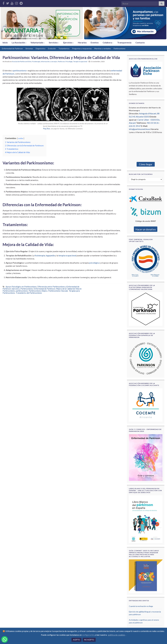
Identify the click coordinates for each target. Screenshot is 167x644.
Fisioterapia (36, 61)
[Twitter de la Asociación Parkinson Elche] (7, 3)
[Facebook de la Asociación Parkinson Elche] (3, 3)
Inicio (5, 42)
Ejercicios (68, 42)
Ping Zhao (46, 129)
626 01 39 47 (135, 126)
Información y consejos (49, 61)
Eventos (95, 42)
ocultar (20, 138)
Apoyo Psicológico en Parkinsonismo (21, 287)
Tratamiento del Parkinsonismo (29, 293)
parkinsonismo (19, 70)
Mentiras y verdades (102, 48)
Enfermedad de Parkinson (12, 48)
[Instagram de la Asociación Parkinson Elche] (16, 3)
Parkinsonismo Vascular (58, 291)
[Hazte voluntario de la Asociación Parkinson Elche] (42, 23)
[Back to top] (161, 638)
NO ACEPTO (89, 640)
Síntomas (29, 48)
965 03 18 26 (153, 123)
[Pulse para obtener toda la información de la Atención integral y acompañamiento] (125, 23)
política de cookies (116, 635)
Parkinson (61, 61)
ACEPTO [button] (76, 640)
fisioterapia (40, 255)
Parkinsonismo (119, 48)
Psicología (69, 61)
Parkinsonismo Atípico (38, 291)
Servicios (53, 42)
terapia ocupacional (67, 255)
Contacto (140, 42)
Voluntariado (37, 42)
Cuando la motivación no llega (141, 606)
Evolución (52, 48)
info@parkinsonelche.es (139, 129)
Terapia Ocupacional (80, 61)
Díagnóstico (40, 48)
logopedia (50, 255)
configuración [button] (88, 635)
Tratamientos (64, 48)
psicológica (94, 262)
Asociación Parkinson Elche (21, 61)
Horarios (82, 42)
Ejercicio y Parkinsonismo (22, 289)
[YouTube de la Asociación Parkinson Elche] (12, 3)
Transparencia (124, 42)
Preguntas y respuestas (82, 48)
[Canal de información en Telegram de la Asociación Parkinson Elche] (21, 3)
